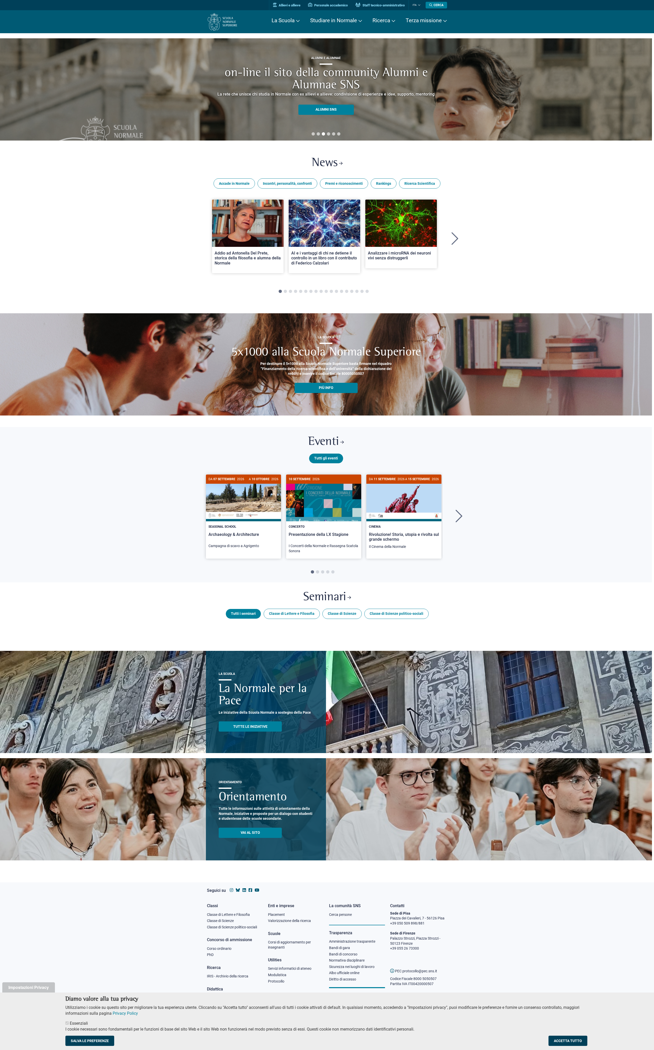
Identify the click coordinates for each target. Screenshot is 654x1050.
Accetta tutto (568, 1041)
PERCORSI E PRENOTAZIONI (326, 103)
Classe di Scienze (342, 613)
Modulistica (277, 975)
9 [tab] (321, 291)
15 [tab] (351, 291)
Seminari (324, 597)
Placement (276, 915)
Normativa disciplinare (347, 960)
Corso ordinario (219, 949)
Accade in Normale (234, 183)
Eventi (323, 442)
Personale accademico (330, 5)
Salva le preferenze (90, 1041)
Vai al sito (250, 832)
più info (326, 388)
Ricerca (381, 20)
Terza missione (424, 20)
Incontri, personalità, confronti (287, 183)
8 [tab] (316, 291)
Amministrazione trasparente (352, 941)
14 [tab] (346, 291)
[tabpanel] (248, 239)
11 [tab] (331, 291)
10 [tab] (326, 291)
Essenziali (79, 1023)
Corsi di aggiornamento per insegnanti (289, 944)
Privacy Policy (125, 1013)
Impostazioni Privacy (28, 987)
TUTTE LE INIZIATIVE (250, 726)
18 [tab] (367, 291)
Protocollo (276, 981)
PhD (210, 955)
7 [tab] (310, 291)
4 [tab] (328, 134)
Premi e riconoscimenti (344, 183)
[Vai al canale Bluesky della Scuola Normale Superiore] (238, 890)
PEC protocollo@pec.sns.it (415, 971)
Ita (415, 5)
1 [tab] (313, 134)
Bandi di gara (339, 948)
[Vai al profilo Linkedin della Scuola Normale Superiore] (244, 890)
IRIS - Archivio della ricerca (227, 976)
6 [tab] (338, 134)
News (325, 163)
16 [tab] (356, 291)
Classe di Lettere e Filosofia (291, 613)
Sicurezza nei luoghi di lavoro (352, 967)
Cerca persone (340, 915)
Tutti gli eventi (326, 458)
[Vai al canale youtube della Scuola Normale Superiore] (257, 890)
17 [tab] (362, 291)
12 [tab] (336, 291)
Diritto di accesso (342, 979)
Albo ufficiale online (344, 973)
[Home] (222, 22)
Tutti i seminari (243, 613)
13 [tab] (341, 291)
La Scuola (283, 20)
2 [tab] (318, 134)
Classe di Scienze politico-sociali (396, 613)
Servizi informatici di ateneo (289, 968)
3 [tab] (323, 134)
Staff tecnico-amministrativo (383, 5)
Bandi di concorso (343, 954)
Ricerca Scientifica (419, 183)
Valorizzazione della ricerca (289, 921)
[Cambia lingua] (419, 5)
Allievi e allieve (289, 5)
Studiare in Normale (333, 20)
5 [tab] (333, 134)
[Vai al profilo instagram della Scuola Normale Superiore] (231, 890)
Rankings (383, 183)
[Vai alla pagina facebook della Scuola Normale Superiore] (250, 890)
